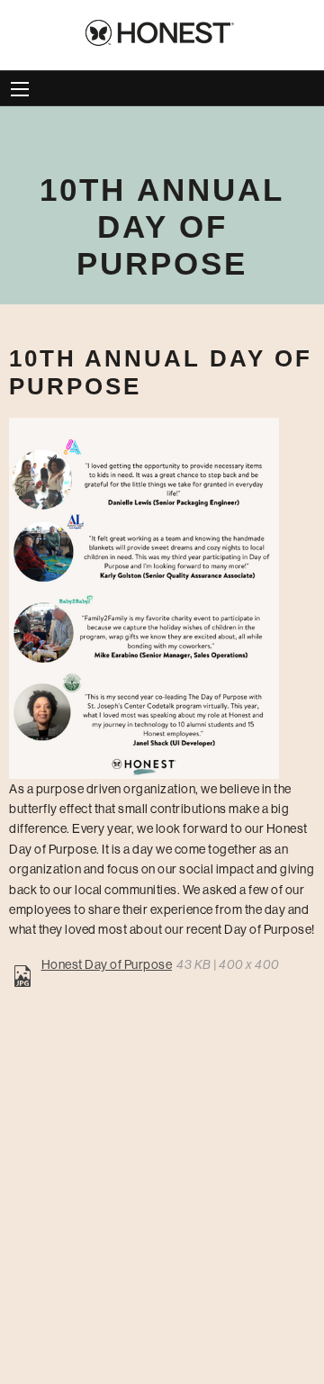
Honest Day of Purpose (106, 964)
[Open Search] (20, 89)
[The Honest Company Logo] (162, 30)
